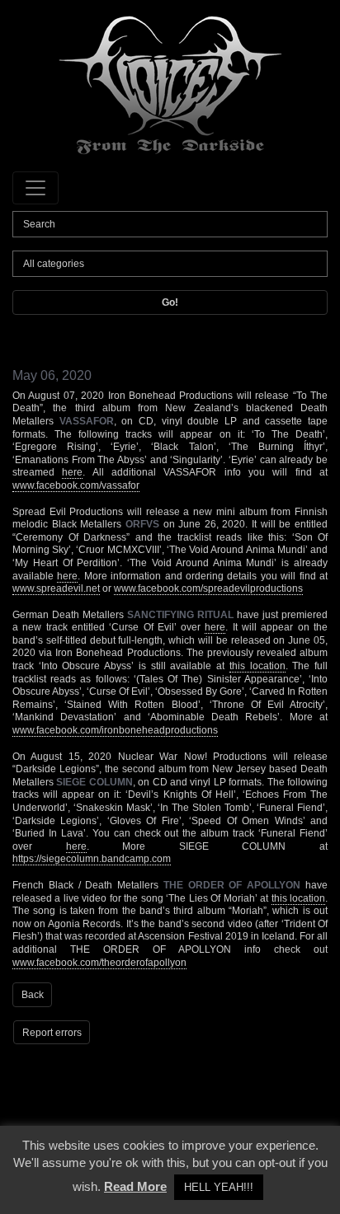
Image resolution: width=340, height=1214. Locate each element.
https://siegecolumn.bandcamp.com (91, 859)
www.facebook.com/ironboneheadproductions (115, 730)
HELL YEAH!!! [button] (218, 1187)
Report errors (52, 1032)
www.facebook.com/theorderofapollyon (99, 962)
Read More (135, 1186)
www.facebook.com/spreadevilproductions (208, 588)
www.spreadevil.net (56, 588)
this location (257, 666)
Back (32, 995)
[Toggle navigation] (35, 187)
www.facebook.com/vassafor (75, 485)
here (72, 472)
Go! (170, 302)
